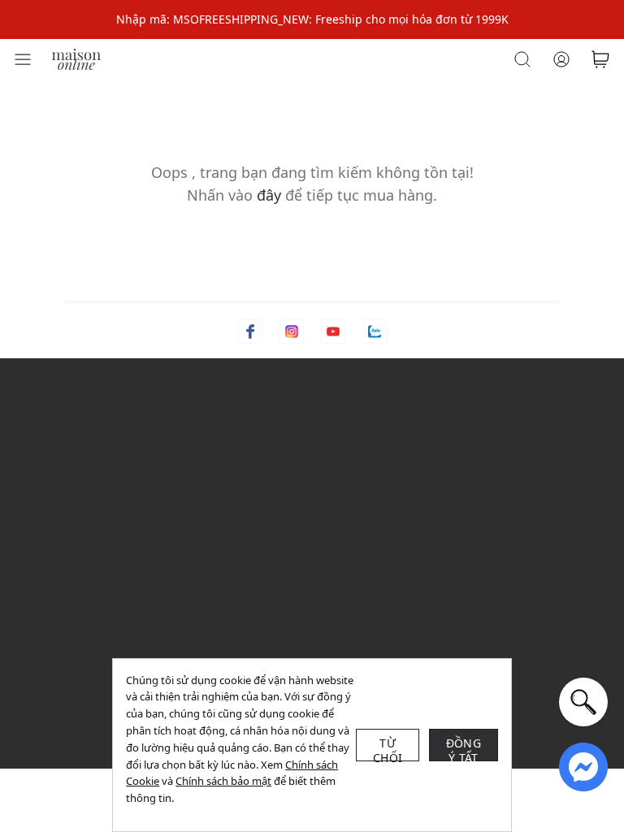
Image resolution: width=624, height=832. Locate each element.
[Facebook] (250, 331)
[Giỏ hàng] (600, 59)
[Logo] (76, 58)
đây (269, 195)
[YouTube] (333, 331)
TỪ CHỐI (387, 748)
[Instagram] (292, 331)
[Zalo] (374, 331)
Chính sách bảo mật (223, 781)
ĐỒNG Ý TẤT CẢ (463, 748)
